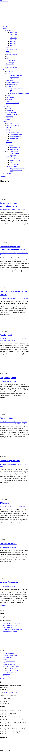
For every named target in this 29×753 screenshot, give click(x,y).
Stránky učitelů (10, 101)
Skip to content (4, 1)
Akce (7, 58)
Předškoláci (9, 80)
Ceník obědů (9, 116)
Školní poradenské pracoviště (14, 132)
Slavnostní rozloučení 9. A (10, 625)
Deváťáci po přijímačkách (10, 631)
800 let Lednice (7, 418)
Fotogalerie (9, 99)
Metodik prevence (14, 138)
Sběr (7, 51)
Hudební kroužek (14, 164)
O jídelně (8, 108)
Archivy (2, 617)
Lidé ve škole (9, 140)
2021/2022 (17, 423)
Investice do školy (14, 77)
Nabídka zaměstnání (11, 84)
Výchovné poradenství (16, 134)
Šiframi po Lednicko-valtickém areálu (13, 629)
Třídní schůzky (7, 657)
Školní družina (10, 62)
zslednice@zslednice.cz (10, 692)
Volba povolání (10, 64)
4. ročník (12, 340)
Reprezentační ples (11, 54)
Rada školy (9, 142)
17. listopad (4, 503)
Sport (7, 47)
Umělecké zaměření (11, 157)
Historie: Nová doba (8, 544)
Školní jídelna (6, 106)
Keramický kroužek (15, 160)
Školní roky (9, 30)
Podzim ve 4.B (6, 335)
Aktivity (5, 28)
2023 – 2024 (13, 34)
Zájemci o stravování (11, 117)
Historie (19, 209)
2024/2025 (24, 253)
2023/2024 (7, 340)
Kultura (8, 56)
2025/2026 (24, 209)
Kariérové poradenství (15, 136)
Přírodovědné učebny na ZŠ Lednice (19, 93)
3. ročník (22, 423)
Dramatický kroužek (15, 158)
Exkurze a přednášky (11, 209)
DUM (11, 90)
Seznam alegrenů (11, 112)
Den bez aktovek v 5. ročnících (11, 623)
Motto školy (9, 71)
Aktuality (5, 26)
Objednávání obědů (11, 114)
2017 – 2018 (13, 45)
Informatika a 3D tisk (15, 147)
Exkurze (8, 52)
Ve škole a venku (10, 60)
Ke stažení (9, 105)
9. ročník (2, 255)
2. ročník (11, 423)
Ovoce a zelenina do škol (16, 88)
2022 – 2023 (13, 36)
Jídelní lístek (9, 110)
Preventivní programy (12, 67)
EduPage (8, 129)
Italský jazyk (13, 155)
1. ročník (6, 423)
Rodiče (5, 121)
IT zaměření (9, 145)
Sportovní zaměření (11, 166)
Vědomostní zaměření (12, 151)
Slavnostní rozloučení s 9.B (10, 627)
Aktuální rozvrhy (10, 661)
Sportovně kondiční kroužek (17, 168)
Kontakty (8, 95)
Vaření (11, 162)
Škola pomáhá (10, 97)
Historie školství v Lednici (16, 78)
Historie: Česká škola (9, 582)
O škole (8, 73)
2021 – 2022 (13, 38)
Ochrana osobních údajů (12, 103)
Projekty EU (9, 86)
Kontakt (8, 119)
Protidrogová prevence (12, 130)
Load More (3, 605)
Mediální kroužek (14, 149)
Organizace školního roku (13, 125)
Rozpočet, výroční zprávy (16, 75)
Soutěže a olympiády (12, 49)
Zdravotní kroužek (14, 153)
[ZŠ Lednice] (14, 23)
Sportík (11, 171)
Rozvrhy (8, 127)
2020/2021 (22, 506)
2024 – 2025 (13, 32)
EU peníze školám (14, 91)
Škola (4, 69)
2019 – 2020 (13, 41)
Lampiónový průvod (8, 378)
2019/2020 (13, 547)
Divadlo (8, 65)
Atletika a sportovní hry (16, 170)
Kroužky (5, 144)
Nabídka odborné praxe (12, 82)
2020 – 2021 (13, 39)
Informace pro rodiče (11, 123)
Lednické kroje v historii (10, 461)
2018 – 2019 (13, 43)
